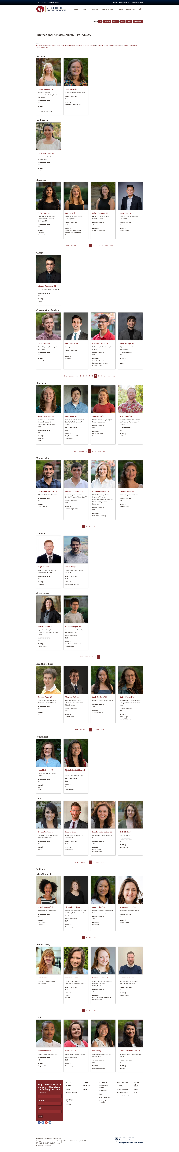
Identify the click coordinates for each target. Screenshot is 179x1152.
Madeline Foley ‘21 (72, 89)
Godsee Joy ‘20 (44, 213)
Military (126, 45)
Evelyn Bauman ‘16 (45, 89)
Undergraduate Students (103, 1101)
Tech (46, 47)
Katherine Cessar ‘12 (100, 978)
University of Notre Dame (53, 1138)
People (85, 9)
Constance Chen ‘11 (46, 153)
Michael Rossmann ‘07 (47, 286)
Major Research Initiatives (103, 1086)
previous (73, 246)
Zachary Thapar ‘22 (73, 626)
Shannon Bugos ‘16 (73, 978)
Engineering (86, 45)
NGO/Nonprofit (133, 45)
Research (95, 9)
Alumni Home (137, 21)
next (106, 246)
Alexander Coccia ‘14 (128, 978)
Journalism (117, 45)
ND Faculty (120, 1086)
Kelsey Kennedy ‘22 (100, 213)
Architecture (46, 45)
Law (122, 45)
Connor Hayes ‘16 (72, 832)
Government (99, 45)
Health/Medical (108, 45)
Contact (68, 1089)
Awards (68, 1096)
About (76, 9)
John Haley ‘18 (71, 416)
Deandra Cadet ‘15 (45, 907)
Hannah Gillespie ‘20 (100, 491)
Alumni (85, 1089)
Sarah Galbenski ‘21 (46, 416)
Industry (115, 21)
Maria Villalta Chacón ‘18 (130, 1050)
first (67, 246)
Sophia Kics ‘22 (98, 416)
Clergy (59, 45)
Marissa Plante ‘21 (45, 626)
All (100, 21)
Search (140, 10)
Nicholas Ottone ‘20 (100, 343)
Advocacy (39, 45)
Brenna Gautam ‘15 (45, 832)
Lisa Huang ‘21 (98, 1050)
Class (129, 21)
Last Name (41, 1100)
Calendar (120, 9)
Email (40, 1108)
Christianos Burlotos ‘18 (47, 491)
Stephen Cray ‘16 (44, 567)
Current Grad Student (68, 45)
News (136, 1089)
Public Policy (40, 47)
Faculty (101, 1094)
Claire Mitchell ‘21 (127, 697)
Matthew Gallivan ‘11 (73, 697)
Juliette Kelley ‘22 (72, 213)
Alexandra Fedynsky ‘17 (74, 907)
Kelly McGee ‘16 (126, 832)
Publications (103, 1090)
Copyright (39, 1138)
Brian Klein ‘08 (126, 416)
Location (107, 21)
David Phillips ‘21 (127, 343)
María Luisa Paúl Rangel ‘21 (75, 771)
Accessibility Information (43, 1145)
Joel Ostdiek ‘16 (71, 343)
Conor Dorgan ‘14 (72, 567)
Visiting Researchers (122, 1089)
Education (79, 45)
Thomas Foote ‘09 (45, 697)
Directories (86, 1086)
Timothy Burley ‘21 (45, 1050)
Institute (68, 1086)
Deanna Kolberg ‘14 (127, 907)
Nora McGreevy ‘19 (45, 770)
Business (53, 45)
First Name (42, 1093)
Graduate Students (105, 1097)
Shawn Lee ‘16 (125, 213)
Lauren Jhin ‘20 (98, 907)
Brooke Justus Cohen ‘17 (102, 832)
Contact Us (59, 1143)
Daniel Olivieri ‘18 (45, 343)
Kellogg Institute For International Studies (48, 1141)
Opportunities (107, 9)
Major (122, 21)
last (111, 246)
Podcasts (137, 1093)
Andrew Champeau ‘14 (74, 491)
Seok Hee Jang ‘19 (99, 697)
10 (104, 376)
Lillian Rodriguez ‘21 (128, 491)
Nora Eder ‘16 (70, 1050)
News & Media (131, 9)
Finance (92, 45)
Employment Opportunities (70, 1100)
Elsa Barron (42, 978)
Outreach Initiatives (71, 1092)
